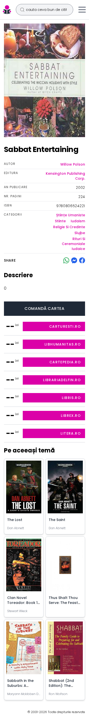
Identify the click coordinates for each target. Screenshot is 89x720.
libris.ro (71, 397)
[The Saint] (65, 489)
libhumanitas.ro (62, 344)
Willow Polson (72, 164)
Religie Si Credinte (69, 226)
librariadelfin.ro (62, 379)
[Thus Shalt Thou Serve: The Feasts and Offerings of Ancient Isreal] (65, 567)
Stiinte (60, 221)
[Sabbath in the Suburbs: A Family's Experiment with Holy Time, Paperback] (23, 649)
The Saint (57, 519)
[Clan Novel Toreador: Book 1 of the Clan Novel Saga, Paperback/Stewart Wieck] (23, 567)
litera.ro (71, 433)
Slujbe (79, 232)
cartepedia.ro (65, 362)
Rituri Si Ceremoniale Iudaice (73, 243)
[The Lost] (23, 489)
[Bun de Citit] (7, 10)
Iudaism (78, 221)
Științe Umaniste (70, 215)
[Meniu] (82, 10)
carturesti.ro (65, 326)
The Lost (14, 519)
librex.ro (71, 415)
